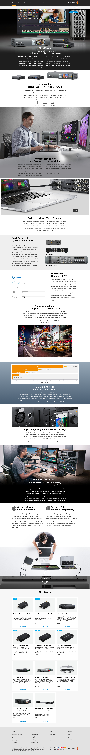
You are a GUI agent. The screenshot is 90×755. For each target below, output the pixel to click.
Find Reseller (73, 12)
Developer (32, 2)
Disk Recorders (14, 739)
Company (39, 2)
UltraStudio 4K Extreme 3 (51, 265)
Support (26, 2)
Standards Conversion (34, 732)
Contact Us (51, 736)
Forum (54, 2)
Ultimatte (13, 737)
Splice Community (53, 740)
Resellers (20, 2)
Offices (69, 732)
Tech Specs (39, 7)
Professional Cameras (15, 732)
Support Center (52, 734)
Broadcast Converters (34, 734)
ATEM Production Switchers (16, 736)
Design (19, 7)
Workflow (24, 7)
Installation (34, 7)
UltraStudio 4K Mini (50, 254)
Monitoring (33, 736)
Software (28, 7)
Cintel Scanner (14, 742)
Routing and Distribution (35, 740)
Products (14, 2)
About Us (70, 734)
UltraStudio (14, 7)
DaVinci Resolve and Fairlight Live (17, 734)
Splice (49, 2)
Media (44, 2)
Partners (69, 736)
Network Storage (34, 737)
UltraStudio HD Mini (50, 246)
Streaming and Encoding (35, 742)
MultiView (32, 739)
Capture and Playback (15, 740)
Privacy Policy (70, 739)
